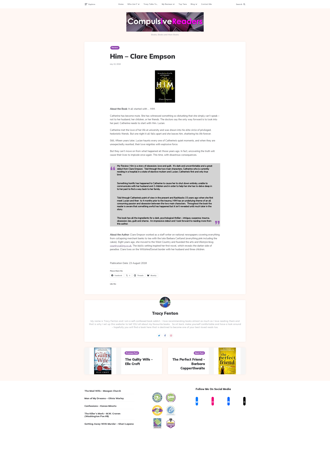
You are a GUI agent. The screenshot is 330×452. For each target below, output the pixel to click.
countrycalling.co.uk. (121, 245)
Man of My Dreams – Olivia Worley (104, 398)
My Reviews (167, 4)
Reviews (115, 48)
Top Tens (183, 4)
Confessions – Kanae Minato (100, 405)
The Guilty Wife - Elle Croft (139, 361)
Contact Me (206, 4)
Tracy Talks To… (150, 4)
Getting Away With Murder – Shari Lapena (109, 423)
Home (120, 4)
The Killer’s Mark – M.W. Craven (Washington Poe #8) (102, 415)
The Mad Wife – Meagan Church (102, 390)
